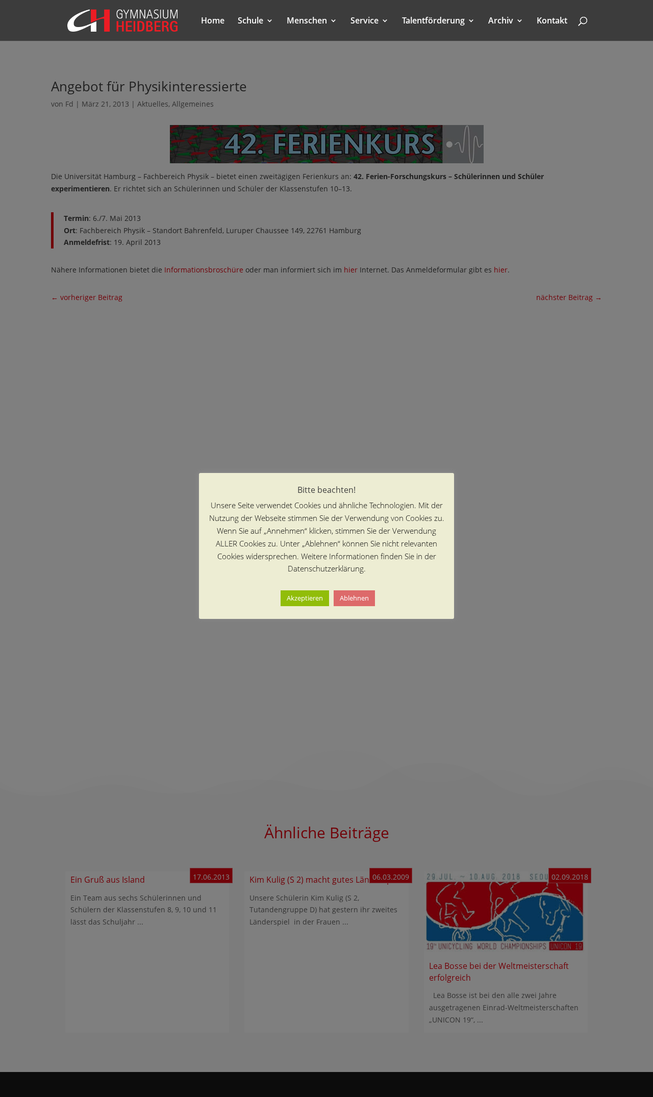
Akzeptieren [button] (305, 598)
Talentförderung (433, 21)
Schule (250, 21)
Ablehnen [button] (354, 598)
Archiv (500, 21)
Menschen (307, 21)
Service (364, 21)
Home (212, 21)
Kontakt (552, 21)
